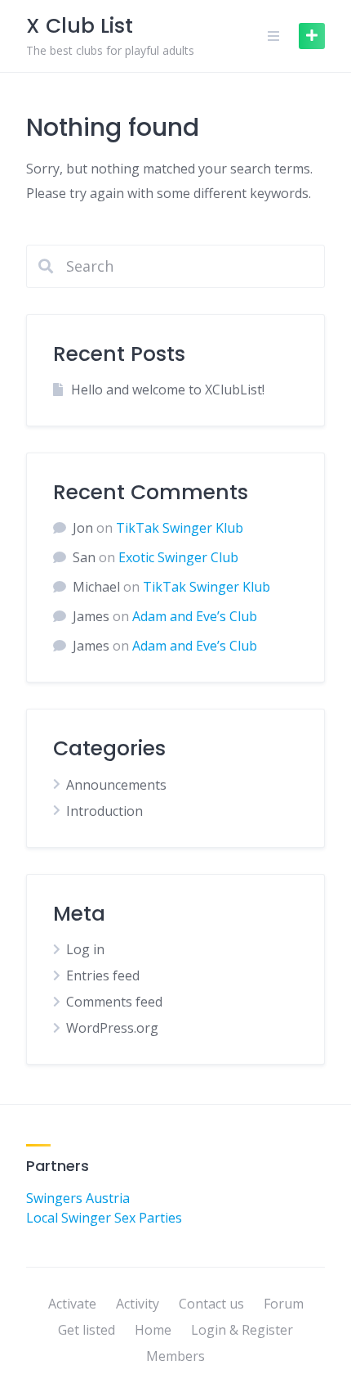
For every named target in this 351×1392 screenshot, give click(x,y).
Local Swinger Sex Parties (104, 1218)
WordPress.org (112, 1028)
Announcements (116, 785)
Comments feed (114, 1002)
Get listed (86, 1330)
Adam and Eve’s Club (194, 616)
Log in (85, 949)
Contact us (211, 1304)
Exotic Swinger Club (178, 557)
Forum (284, 1304)
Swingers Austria (78, 1198)
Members (175, 1356)
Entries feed (103, 975)
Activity (137, 1304)
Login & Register (242, 1330)
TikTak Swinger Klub (179, 528)
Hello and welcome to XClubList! (167, 390)
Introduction (104, 811)
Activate (72, 1304)
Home (153, 1330)
